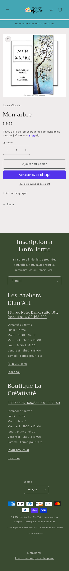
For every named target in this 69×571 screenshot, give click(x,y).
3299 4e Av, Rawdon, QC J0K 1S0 (34, 403)
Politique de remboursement (40, 522)
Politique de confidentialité (23, 528)
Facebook (14, 372)
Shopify (18, 522)
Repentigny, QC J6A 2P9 (27, 316)
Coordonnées (36, 533)
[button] (7, 9)
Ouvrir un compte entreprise (34, 558)
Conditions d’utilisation (51, 528)
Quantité (8, 142)
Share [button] (10, 204)
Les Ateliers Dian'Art (30, 517)
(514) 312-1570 (17, 363)
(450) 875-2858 (18, 450)
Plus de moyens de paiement (34, 184)
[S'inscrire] (57, 280)
